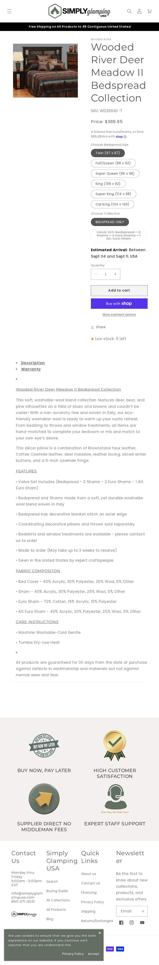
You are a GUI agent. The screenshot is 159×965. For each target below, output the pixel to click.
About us (88, 874)
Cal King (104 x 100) (112, 204)
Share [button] (101, 327)
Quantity (98, 265)
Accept (93, 954)
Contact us (90, 883)
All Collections (58, 900)
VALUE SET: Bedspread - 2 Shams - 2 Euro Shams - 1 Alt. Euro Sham (122, 236)
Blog (50, 919)
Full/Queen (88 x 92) (113, 163)
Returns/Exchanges (97, 921)
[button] (9, 11)
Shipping (88, 911)
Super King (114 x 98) (113, 194)
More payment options (119, 314)
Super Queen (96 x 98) (115, 173)
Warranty (31, 369)
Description (33, 362)
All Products (56, 909)
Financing (89, 892)
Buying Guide (57, 891)
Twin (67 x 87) (108, 153)
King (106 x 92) (108, 184)
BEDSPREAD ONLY (110, 222)
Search (52, 881)
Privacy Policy (92, 902)
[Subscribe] (142, 911)
